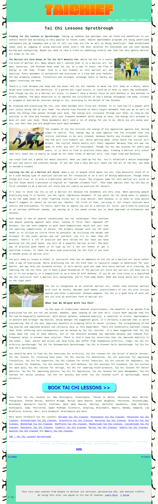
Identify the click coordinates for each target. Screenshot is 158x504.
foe (52, 140)
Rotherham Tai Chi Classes (36, 424)
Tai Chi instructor (20, 277)
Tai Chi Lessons (46, 417)
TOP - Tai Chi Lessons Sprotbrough (30, 437)
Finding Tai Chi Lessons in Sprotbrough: (34, 36)
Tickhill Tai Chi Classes (70, 427)
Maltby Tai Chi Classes (103, 427)
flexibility (50, 77)
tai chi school (85, 247)
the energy (23, 113)
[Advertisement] (129, 233)
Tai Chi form (85, 250)
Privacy (145, 457)
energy (108, 97)
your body (61, 106)
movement (35, 74)
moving (26, 176)
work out (144, 293)
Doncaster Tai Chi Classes (37, 427)
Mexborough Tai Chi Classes (105, 424)
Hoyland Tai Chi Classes (73, 417)
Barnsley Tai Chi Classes (110, 420)
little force (47, 233)
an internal (86, 286)
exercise (14, 74)
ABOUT (124, 20)
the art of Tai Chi (124, 163)
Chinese (40, 67)
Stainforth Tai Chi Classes (75, 420)
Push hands (15, 219)
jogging (32, 47)
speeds (45, 209)
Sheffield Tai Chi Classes (71, 424)
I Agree (124, 495)
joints (86, 90)
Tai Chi (30, 54)
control (13, 206)
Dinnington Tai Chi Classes (107, 417)
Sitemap (12, 457)
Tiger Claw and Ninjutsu (125, 154)
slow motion (88, 199)
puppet (139, 106)
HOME (110, 20)
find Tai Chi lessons (30, 397)
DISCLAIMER (143, 20)
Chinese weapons (92, 293)
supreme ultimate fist (82, 183)
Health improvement (99, 40)
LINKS (116, 20)
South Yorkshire (25, 417)
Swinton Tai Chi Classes (23, 431)
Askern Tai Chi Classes (133, 427)
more (84, 411)
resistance (86, 147)
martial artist (86, 243)
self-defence (118, 93)
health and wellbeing (32, 40)
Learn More (111, 495)
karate (52, 229)
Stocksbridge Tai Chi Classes (38, 420)
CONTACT (132, 20)
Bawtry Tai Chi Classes (59, 431)
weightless (49, 123)
